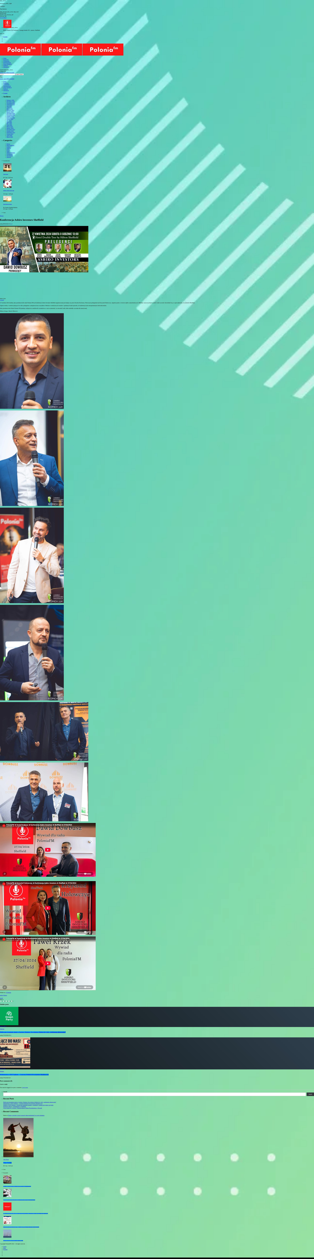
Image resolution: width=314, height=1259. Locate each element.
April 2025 (9, 107)
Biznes (8, 144)
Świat (8, 151)
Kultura (8, 147)
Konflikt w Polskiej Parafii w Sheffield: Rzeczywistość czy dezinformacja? (17, 1186)
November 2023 (11, 129)
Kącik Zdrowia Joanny (7, 204)
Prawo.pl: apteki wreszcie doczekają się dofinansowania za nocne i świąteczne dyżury (19, 1199)
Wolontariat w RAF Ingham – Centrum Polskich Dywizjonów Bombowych (24, 1074)
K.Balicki (8, 992)
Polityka (9, 148)
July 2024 (9, 120)
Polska (8, 149)
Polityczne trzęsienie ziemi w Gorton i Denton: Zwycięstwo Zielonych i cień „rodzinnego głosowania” (33, 1032)
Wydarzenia (10, 154)
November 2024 (11, 115)
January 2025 (10, 112)
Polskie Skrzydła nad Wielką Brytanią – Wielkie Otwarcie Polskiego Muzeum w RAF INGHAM (21, 1227)
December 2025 (11, 101)
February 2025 (10, 110)
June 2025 (9, 106)
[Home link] (61, 55)
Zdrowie (9, 157)
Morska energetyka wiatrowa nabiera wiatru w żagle (13, 1240)
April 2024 (9, 125)
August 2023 (10, 134)
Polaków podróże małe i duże (8, 190)
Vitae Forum (5, 174)
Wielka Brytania (11, 152)
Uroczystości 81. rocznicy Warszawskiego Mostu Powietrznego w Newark (22, 1108)
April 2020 (9, 135)
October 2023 (10, 131)
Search (19, 74)
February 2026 (10, 100)
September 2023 (11, 132)
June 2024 (9, 122)
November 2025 (11, 103)
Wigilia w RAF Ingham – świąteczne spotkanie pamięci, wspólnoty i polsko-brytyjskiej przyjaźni (28, 1105)
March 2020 (10, 137)
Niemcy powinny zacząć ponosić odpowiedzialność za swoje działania (26, 1115)
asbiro (1, 995)
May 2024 (9, 123)
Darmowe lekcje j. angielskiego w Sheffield (14, 1106)
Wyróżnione (10, 155)
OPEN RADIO (7, 72)
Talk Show (6, 1159)
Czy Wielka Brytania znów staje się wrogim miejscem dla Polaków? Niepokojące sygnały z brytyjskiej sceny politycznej (25, 1213)
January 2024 (10, 128)
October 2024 (10, 116)
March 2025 (10, 109)
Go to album (3, 17)
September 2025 (11, 104)
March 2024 (10, 126)
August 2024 (10, 119)
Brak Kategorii (10, 145)
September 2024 (11, 118)
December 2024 (11, 113)
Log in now (25, 1087)
